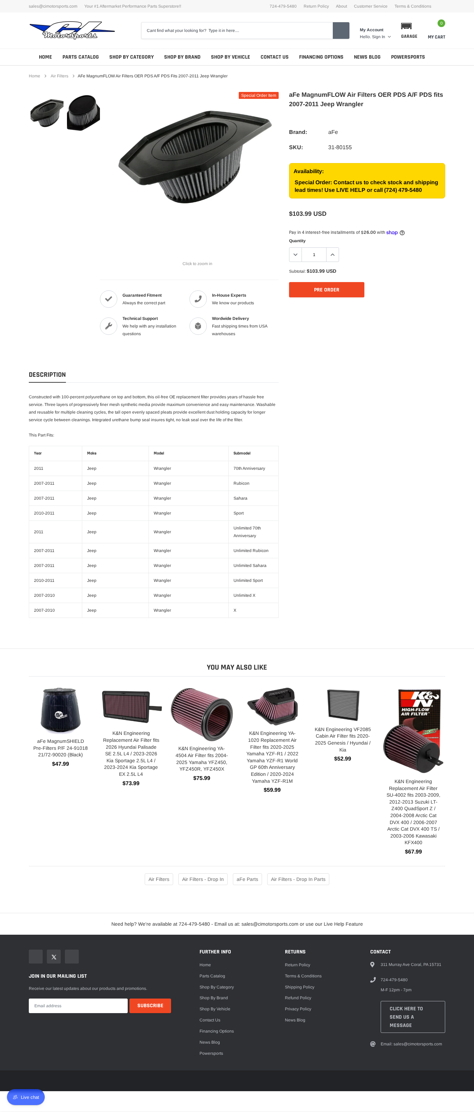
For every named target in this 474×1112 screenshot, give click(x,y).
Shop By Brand (182, 57)
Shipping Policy (299, 987)
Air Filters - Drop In (203, 879)
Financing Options (321, 57)
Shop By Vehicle (230, 57)
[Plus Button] (332, 255)
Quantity (297, 240)
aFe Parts (247, 879)
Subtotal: (297, 271)
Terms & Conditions (413, 6)
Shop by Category (131, 57)
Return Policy (316, 6)
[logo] (72, 30)
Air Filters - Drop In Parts (298, 879)
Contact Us (275, 57)
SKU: (296, 147)
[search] (341, 30)
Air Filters (59, 76)
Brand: (298, 132)
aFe (333, 132)
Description (47, 375)
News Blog (367, 57)
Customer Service (371, 6)
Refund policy (298, 997)
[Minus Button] (295, 255)
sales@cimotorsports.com (53, 6)
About (341, 6)
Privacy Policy (298, 1009)
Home (45, 57)
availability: (309, 171)
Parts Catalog (80, 57)
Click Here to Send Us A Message (406, 1017)
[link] (47, 113)
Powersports (408, 57)
